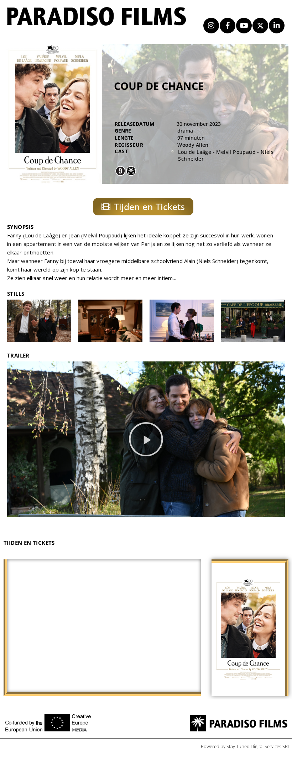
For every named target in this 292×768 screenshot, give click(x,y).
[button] (146, 439)
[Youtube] (244, 25)
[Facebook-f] (227, 25)
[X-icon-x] (260, 25)
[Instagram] (211, 25)
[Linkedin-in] (277, 25)
